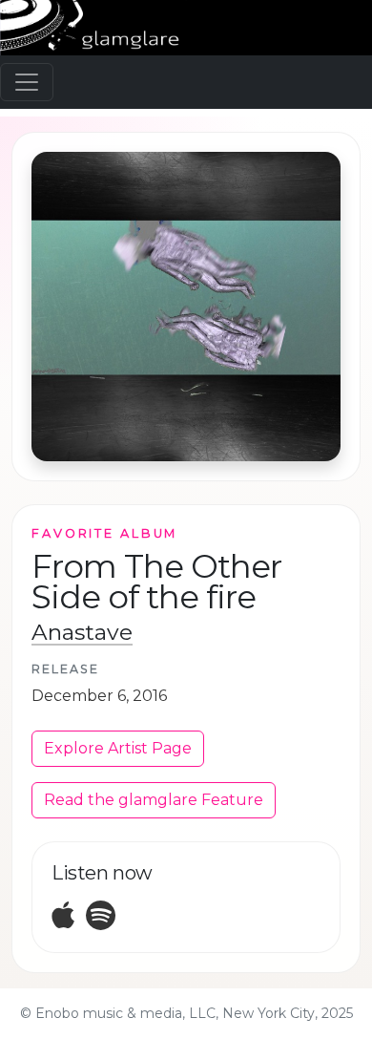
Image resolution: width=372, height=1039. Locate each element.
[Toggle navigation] (26, 82)
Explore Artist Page (118, 748)
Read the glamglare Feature (153, 800)
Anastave (82, 632)
